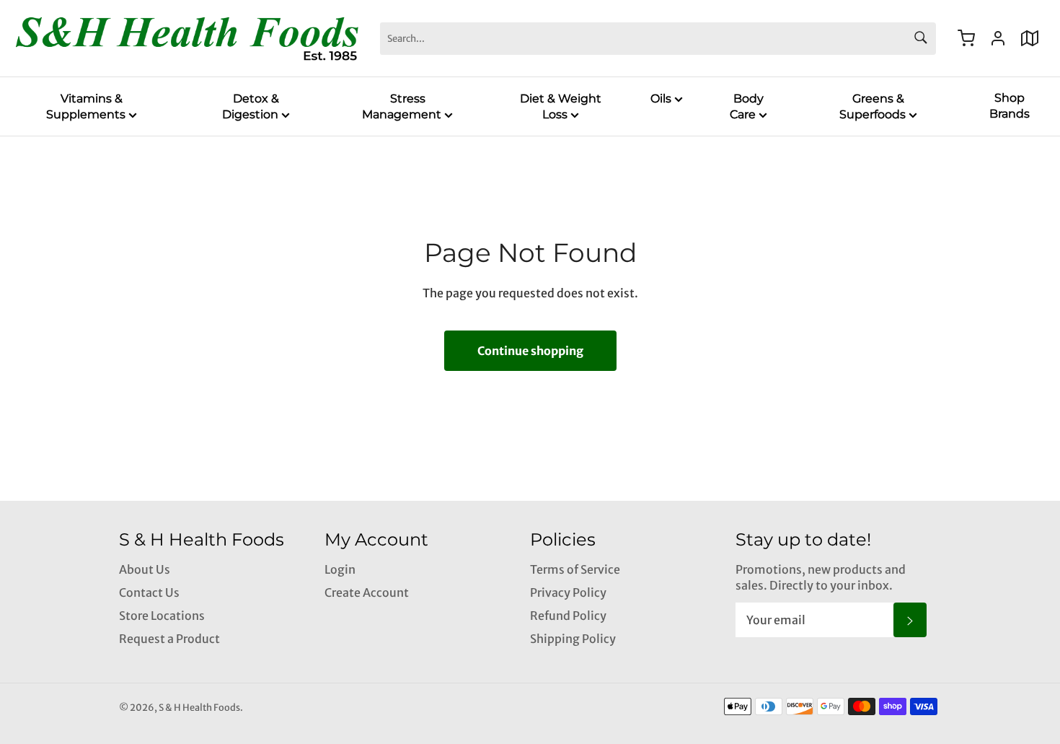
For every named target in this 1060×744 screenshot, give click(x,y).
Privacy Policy (568, 592)
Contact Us (149, 592)
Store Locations (162, 615)
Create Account (366, 592)
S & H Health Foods (199, 707)
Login (339, 569)
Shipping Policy (573, 638)
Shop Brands (1009, 106)
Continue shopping (530, 350)
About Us (144, 569)
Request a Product (169, 638)
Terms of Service (575, 569)
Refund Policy (568, 615)
